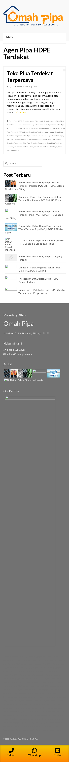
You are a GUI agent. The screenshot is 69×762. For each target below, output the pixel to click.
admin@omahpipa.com (19, 354)
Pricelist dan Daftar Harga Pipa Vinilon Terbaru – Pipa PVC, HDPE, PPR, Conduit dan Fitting (34, 214)
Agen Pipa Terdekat (39, 125)
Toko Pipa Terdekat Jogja (53, 136)
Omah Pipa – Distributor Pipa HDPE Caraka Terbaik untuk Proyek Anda (41, 292)
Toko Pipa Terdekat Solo (23, 147)
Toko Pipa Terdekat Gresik (32, 136)
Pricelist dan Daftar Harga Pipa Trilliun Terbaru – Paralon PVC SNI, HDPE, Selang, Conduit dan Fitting (34, 185)
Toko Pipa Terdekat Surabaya (45, 147)
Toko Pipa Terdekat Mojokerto (40, 139)
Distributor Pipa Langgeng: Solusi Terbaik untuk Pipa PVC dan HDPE (40, 269)
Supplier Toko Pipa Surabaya (26, 128)
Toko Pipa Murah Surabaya (49, 128)
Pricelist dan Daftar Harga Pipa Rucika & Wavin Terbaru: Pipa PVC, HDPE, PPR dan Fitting (34, 229)
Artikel (27, 87)
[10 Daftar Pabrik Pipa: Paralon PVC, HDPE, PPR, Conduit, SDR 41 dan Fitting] (23, 380)
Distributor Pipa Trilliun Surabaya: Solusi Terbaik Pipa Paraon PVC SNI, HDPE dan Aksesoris (33, 200)
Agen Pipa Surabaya (22, 125)
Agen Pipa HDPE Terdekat (19, 121)
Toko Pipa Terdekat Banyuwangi (41, 132)
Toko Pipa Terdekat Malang (17, 139)
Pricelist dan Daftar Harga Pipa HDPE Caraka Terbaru (38, 280)
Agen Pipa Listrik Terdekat (40, 121)
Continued (21, 112)
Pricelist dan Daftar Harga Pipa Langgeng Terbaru (40, 258)
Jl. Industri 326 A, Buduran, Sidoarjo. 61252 (26, 333)
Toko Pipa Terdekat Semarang (34, 143)
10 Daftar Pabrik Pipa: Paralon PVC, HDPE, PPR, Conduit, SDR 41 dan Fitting (41, 242)
